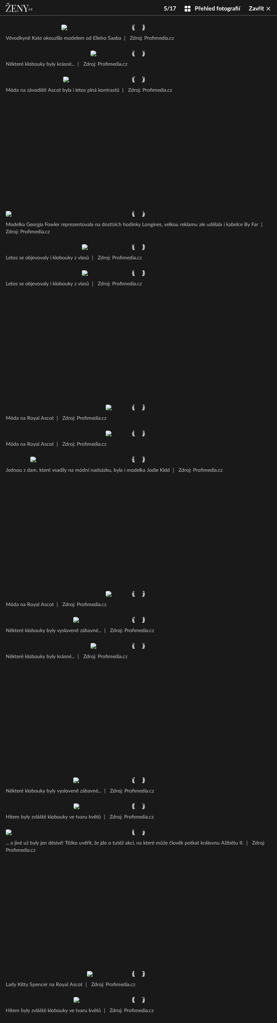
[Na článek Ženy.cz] (20, 7)
